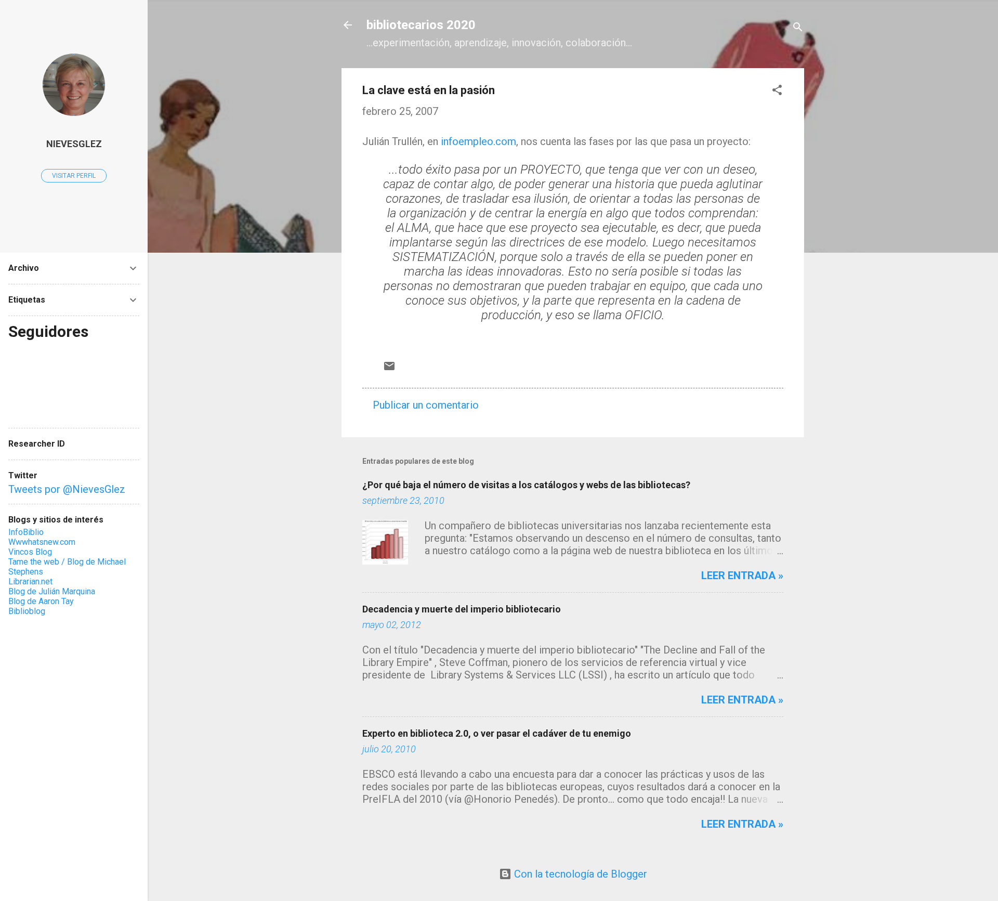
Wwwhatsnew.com (41, 542)
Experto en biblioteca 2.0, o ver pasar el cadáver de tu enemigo (496, 733)
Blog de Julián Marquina (51, 591)
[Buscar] (798, 28)
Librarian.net (30, 581)
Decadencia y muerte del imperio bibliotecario (461, 609)
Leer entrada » (742, 575)
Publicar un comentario (426, 405)
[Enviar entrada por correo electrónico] (389, 368)
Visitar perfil (74, 175)
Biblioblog (26, 611)
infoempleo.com (478, 141)
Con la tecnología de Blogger (579, 874)
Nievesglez (74, 143)
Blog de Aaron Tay (41, 601)
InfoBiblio (26, 532)
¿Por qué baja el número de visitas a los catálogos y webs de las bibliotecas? (526, 484)
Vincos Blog (30, 552)
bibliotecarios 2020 (421, 25)
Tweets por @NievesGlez (66, 489)
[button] (777, 91)
